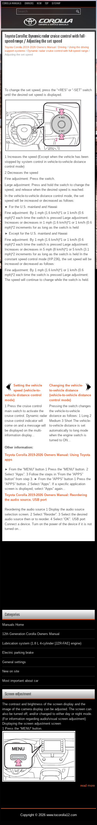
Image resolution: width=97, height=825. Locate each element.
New (39, 3)
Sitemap (56, 3)
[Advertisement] (48, 71)
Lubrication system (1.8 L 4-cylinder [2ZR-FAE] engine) (41, 643)
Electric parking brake (18, 652)
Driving (62, 47)
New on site (10, 671)
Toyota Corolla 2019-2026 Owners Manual (30, 47)
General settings (14, 662)
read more (87, 785)
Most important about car (20, 681)
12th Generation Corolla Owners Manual (30, 634)
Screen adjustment (18, 694)
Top (46, 3)
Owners (29, 3)
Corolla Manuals (11, 3)
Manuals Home (13, 625)
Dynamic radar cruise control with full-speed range (57, 50)
